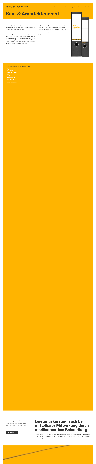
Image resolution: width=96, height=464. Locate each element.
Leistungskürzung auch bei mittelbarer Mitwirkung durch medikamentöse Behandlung (62, 425)
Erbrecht (9, 74)
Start (55, 7)
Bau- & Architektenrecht (13, 72)
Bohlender (14, 27)
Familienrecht (10, 76)
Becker (22, 27)
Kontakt (87, 7)
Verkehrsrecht (10, 81)
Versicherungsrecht (12, 82)
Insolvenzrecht (11, 77)
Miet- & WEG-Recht (12, 79)
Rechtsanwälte (63, 7)
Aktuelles (80, 7)
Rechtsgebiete (73, 7)
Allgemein (9, 69)
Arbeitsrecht (10, 70)
